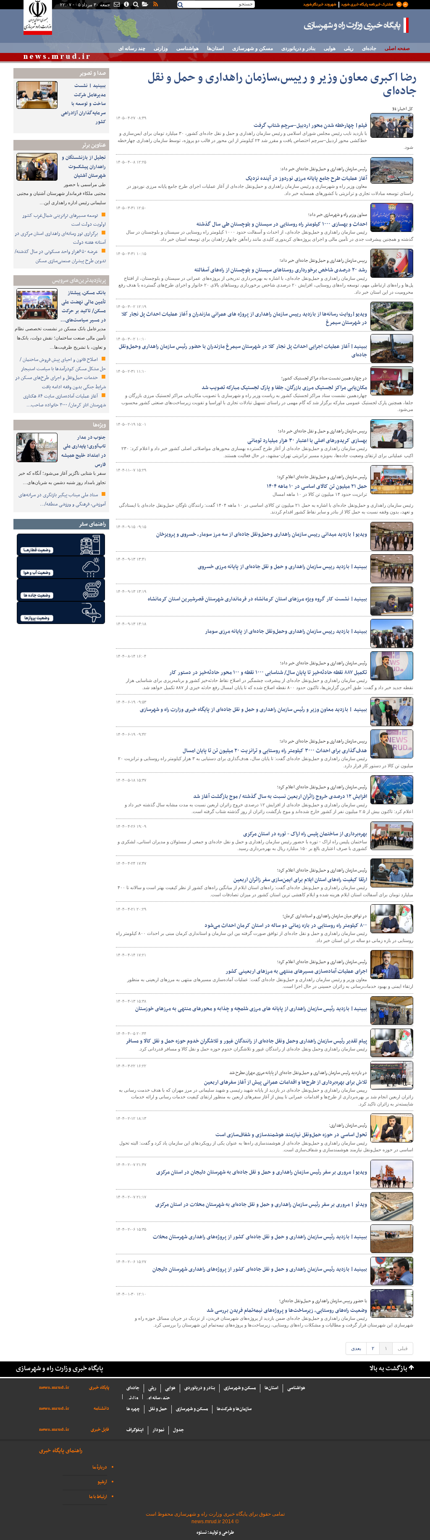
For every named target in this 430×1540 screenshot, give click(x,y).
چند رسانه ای (131, 48)
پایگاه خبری (99, 1388)
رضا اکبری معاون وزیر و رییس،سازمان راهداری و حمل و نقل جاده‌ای (282, 84)
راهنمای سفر (92, 524)
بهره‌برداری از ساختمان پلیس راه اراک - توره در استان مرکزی (305, 834)
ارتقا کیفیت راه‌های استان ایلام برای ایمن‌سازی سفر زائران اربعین (300, 880)
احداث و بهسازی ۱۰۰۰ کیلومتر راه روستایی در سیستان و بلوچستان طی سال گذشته (282, 224)
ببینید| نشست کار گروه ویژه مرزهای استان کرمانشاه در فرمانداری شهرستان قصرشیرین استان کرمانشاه (257, 599)
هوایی (330, 48)
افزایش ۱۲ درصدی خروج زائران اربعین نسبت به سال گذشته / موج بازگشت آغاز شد (280, 796)
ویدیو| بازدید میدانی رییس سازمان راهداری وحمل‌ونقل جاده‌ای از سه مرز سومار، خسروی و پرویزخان (261, 534)
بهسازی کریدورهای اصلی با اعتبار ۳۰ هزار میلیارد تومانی (307, 440)
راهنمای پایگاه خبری (60, 1451)
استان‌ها (215, 48)
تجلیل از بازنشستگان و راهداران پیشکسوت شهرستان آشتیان (84, 166)
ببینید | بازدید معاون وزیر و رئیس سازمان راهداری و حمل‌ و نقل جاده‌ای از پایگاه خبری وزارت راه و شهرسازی (253, 709)
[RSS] (155, 5)
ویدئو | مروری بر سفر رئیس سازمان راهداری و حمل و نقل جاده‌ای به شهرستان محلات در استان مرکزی (261, 1204)
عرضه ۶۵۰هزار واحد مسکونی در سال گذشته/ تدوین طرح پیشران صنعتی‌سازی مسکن (60, 256)
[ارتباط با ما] (116, 5)
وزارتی (161, 48)
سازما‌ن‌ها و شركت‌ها (234, 1409)
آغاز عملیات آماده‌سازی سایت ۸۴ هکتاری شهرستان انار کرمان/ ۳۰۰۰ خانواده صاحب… (64, 401)
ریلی (349, 48)
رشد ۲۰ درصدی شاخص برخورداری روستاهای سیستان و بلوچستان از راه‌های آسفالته (280, 270)
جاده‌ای (369, 48)
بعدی (356, 1348)
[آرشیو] (144, 5)
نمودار (158, 1430)
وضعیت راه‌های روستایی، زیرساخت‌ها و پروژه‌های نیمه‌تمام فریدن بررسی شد (287, 1310)
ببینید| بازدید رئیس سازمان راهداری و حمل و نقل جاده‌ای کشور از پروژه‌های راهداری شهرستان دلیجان (259, 1269)
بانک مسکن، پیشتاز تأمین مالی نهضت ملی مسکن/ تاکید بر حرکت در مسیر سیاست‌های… (83, 306)
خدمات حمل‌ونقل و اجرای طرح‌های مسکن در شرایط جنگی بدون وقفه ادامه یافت (60, 382)
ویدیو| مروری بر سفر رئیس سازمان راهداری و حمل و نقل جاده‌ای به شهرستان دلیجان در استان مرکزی (261, 1172)
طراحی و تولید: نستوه (215, 1533)
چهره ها (133, 1409)
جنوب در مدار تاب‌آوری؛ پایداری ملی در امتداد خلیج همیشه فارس (83, 451)
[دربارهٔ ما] (125, 5)
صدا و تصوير (92, 73)
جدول (178, 1430)
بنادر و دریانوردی (298, 48)
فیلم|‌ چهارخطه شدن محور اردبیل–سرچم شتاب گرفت (310, 125)
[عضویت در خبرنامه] (349, 4)
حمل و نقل (158, 1409)
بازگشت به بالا (388, 1369)
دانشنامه (101, 1409)
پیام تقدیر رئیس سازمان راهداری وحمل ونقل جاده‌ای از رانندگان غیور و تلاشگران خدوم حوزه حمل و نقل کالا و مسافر (246, 1041)
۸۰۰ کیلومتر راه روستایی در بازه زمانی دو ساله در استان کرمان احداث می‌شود (286, 925)
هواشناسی (187, 48)
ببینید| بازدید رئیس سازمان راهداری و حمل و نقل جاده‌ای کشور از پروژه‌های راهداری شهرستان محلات (260, 1237)
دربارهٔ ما (99, 1468)
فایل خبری (100, 1430)
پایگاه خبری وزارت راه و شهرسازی (356, 25)
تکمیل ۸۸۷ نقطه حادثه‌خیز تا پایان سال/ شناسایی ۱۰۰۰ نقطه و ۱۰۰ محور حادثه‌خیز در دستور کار (268, 672)
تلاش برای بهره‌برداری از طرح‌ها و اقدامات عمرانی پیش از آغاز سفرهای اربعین (285, 1082)
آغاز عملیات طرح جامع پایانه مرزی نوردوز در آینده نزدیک (306, 178)
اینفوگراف (135, 1430)
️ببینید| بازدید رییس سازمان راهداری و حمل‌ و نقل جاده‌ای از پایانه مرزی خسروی (282, 566)
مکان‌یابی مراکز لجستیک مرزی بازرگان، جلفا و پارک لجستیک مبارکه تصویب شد (284, 387)
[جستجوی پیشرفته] (135, 5)
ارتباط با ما (98, 1497)
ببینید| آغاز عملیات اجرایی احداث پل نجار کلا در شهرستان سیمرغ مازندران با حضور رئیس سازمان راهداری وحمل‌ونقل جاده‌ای (243, 351)
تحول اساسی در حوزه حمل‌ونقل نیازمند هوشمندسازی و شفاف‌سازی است (291, 1135)
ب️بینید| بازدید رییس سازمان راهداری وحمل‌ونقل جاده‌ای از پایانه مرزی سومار (286, 631)
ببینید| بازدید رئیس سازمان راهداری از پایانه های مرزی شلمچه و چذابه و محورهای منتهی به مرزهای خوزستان (251, 1009)
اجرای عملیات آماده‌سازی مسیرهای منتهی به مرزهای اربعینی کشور (296, 971)
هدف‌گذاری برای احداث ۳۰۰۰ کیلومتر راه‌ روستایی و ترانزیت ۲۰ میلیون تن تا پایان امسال (275, 751)
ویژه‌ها (99, 425)
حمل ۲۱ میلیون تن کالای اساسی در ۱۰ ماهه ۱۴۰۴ (317, 486)
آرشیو (102, 1482)
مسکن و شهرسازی (252, 48)
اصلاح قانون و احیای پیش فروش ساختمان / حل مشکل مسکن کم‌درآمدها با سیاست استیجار (63, 364)
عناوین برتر (93, 145)
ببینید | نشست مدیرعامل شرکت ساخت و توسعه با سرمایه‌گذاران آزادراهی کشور (83, 104)
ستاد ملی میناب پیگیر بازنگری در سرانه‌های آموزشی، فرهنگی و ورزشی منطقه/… (62, 499)
